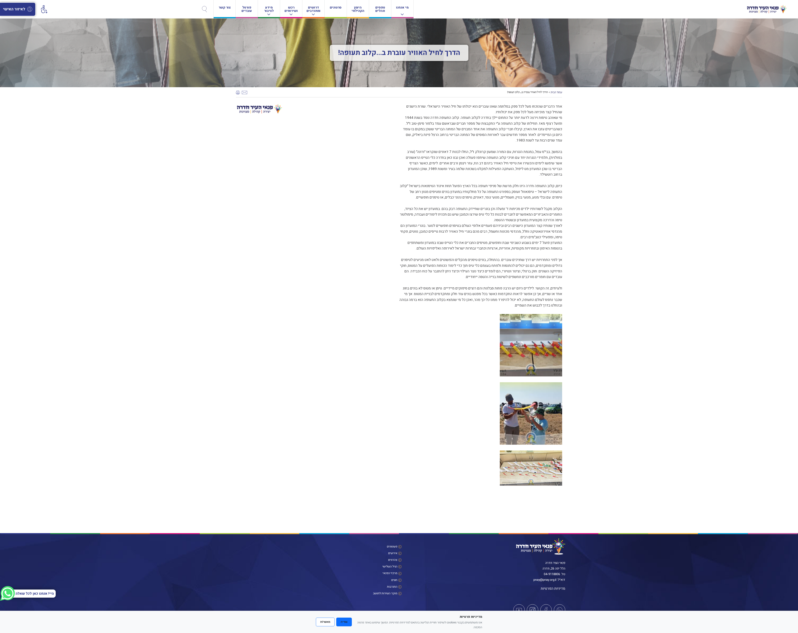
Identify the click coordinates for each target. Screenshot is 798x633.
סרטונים (335, 7)
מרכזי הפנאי (390, 573)
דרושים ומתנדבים (313, 9)
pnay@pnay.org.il (544, 579)
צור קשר (225, 7)
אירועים (392, 553)
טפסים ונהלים (380, 9)
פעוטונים (392, 546)
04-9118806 (552, 574)
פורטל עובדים (246, 9)
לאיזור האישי (14, 9)
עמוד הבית (556, 92)
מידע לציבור (269, 9)
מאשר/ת (325, 621)
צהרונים (392, 560)
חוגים (394, 580)
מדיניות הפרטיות (553, 588)
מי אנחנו (402, 7)
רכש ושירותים (291, 9)
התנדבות (392, 587)
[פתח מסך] (43, 8)
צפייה (344, 621)
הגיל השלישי (389, 566)
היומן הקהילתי (358, 9)
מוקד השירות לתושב (385, 593)
